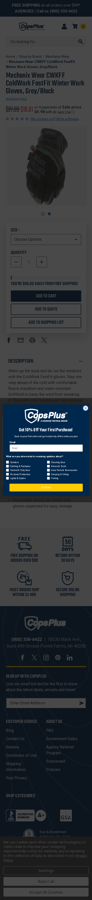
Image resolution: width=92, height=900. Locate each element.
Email (12, 442)
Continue (46, 487)
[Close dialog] (85, 408)
